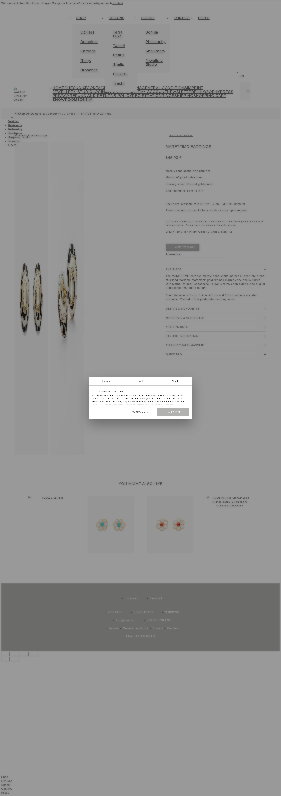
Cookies (172, 628)
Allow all (175, 412)
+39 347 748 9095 (159, 620)
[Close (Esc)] (34, 654)
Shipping (172, 612)
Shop (4, 776)
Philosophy (15, 129)
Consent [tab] (106, 381)
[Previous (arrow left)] (5, 659)
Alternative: (173, 254)
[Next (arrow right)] (15, 659)
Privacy (158, 628)
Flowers (13, 141)
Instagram (131, 598)
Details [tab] (140, 381)
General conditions (136, 628)
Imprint (114, 628)
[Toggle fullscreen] (15, 654)
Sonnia (6, 784)
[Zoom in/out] (5, 654)
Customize (138, 412)
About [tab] (175, 381)
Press (5, 792)
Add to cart (185, 247)
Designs (6, 780)
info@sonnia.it (126, 620)
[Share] (24, 654)
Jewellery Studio (19, 137)
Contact (115, 612)
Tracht (12, 144)
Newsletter (144, 612)
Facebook (156, 598)
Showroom (15, 133)
